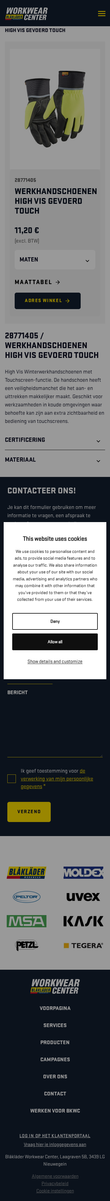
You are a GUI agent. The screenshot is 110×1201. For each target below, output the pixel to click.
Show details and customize (55, 662)
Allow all (55, 642)
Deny (55, 621)
